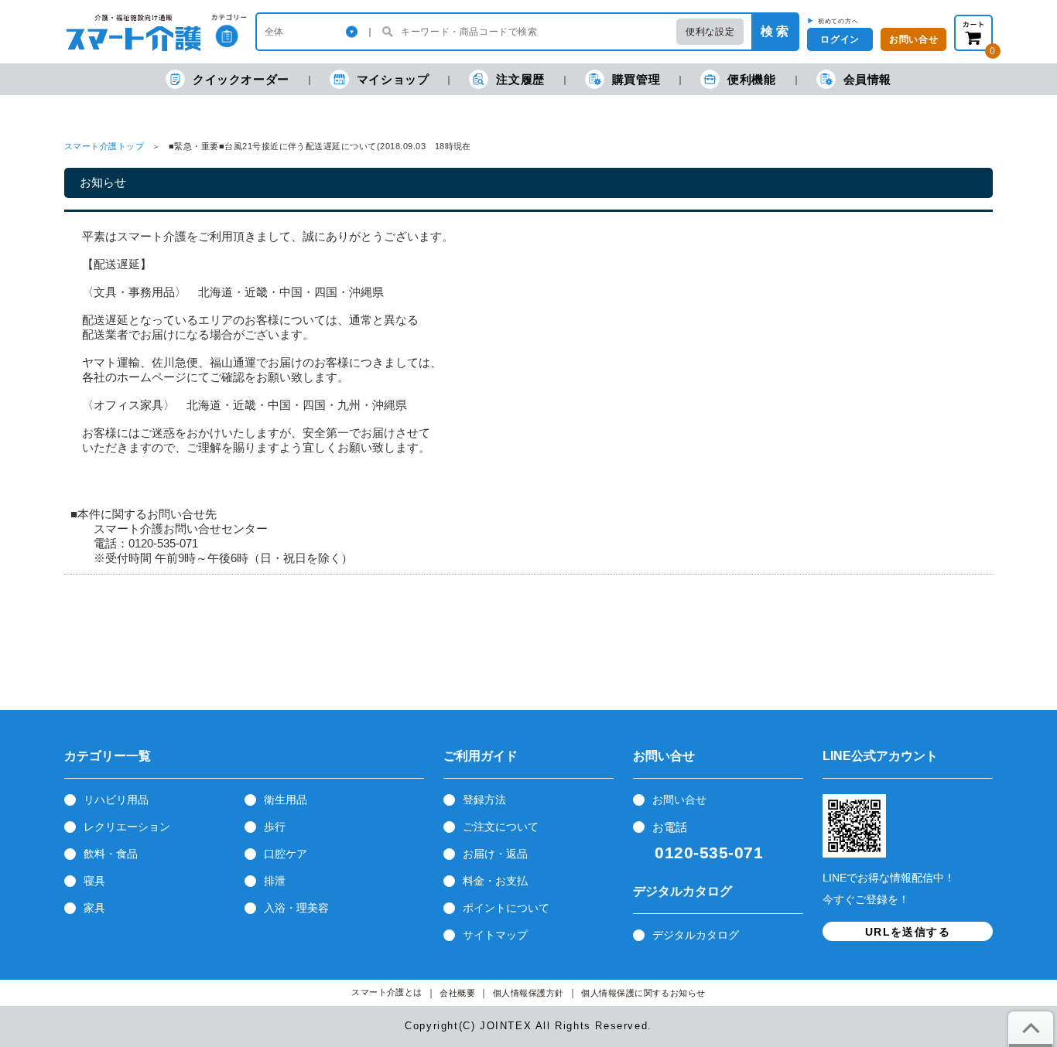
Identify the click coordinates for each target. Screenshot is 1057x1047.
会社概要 (457, 993)
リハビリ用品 (116, 799)
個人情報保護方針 (528, 993)
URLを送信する (907, 932)
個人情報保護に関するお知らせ (643, 993)
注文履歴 (520, 79)
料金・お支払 (495, 880)
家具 (94, 907)
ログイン (839, 39)
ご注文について (501, 826)
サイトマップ (495, 934)
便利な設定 (710, 31)
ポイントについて (506, 907)
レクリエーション (127, 826)
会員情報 (867, 79)
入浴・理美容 (296, 907)
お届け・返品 (495, 853)
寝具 (94, 880)
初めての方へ (838, 21)
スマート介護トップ (104, 146)
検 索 (774, 31)
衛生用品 (285, 799)
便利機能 (751, 79)
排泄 (275, 880)
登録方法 (484, 799)
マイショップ (393, 79)
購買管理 (636, 79)
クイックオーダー (241, 79)
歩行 (275, 826)
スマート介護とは (386, 992)
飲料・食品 (111, 853)
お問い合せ (679, 799)
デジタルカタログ (695, 934)
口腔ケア (285, 853)
